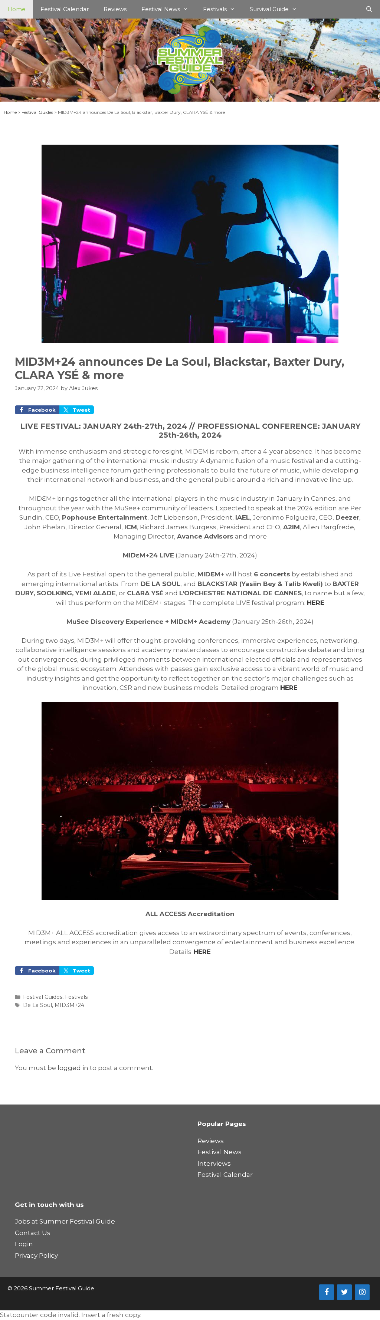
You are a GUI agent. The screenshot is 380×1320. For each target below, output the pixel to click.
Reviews (115, 9)
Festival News (160, 9)
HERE (315, 602)
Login (24, 1244)
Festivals (215, 9)
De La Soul (37, 1005)
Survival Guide (269, 9)
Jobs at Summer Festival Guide (65, 1221)
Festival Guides (37, 112)
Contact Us (32, 1233)
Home (16, 9)
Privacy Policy (36, 1255)
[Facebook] (326, 1292)
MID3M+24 (69, 1005)
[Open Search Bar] (369, 9)
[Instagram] (362, 1292)
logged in (73, 1068)
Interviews (214, 1163)
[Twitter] (344, 1292)
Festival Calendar (64, 9)
